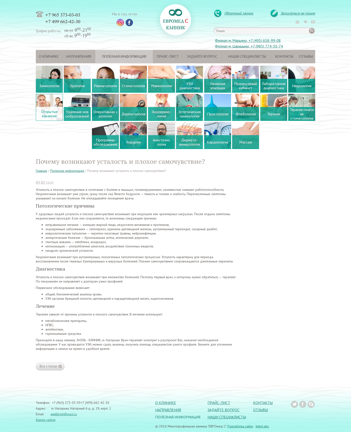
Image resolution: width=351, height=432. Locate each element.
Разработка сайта (240, 426)
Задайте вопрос (202, 57)
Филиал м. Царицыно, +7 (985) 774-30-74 (249, 46)
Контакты (284, 57)
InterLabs (262, 426)
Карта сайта (45, 420)
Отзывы (306, 57)
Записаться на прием (298, 13)
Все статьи (48, 366)
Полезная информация (124, 57)
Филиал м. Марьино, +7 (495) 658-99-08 (248, 40)
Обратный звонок (238, 13)
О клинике (48, 57)
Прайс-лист (168, 57)
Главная (41, 171)
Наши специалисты (247, 57)
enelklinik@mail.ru (64, 414)
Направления (78, 57)
